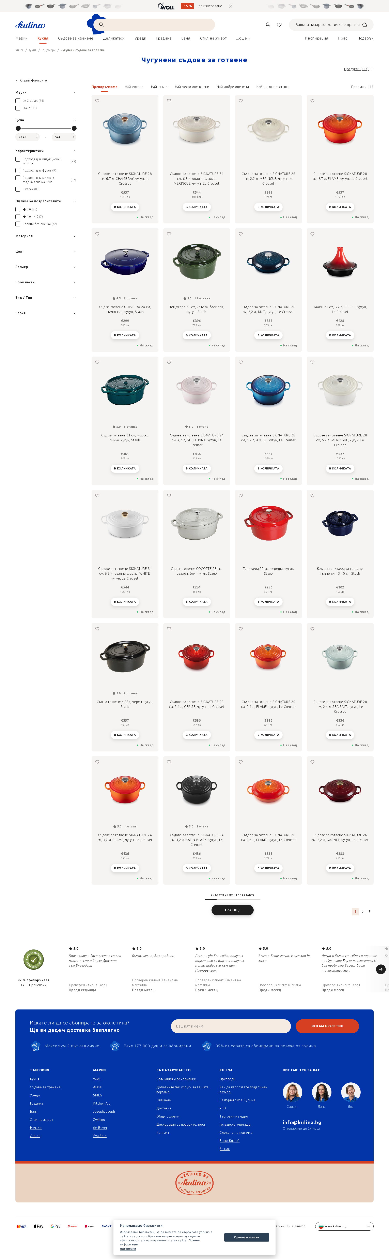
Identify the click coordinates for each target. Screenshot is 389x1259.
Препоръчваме (105, 87)
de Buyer (100, 1128)
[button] (233, 88)
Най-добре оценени (233, 87)
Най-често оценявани (192, 87)
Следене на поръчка (236, 1133)
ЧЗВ (223, 1108)
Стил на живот (41, 1120)
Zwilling (99, 1120)
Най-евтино (134, 87)
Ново (343, 38)
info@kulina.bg (302, 1122)
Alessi (97, 1087)
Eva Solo (100, 1136)
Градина (36, 1103)
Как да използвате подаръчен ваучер (243, 1089)
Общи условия (168, 1116)
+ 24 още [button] (232, 910)
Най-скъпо (159, 87)
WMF (97, 1079)
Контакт (162, 1133)
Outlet (35, 1136)
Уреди (35, 1095)
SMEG (97, 1095)
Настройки (128, 1248)
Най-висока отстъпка (273, 87)
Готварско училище (235, 1124)
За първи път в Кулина (237, 1100)
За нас (225, 1149)
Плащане (163, 1100)
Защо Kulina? (230, 1141)
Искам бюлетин (327, 1026)
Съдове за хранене (45, 1087)
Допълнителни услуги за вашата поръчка (182, 1089)
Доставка (163, 1108)
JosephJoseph (104, 1111)
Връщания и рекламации (176, 1079)
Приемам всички (246, 1237)
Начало (36, 1128)
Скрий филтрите (33, 80)
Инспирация (316, 38)
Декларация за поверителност (180, 1124)
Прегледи (227, 1079)
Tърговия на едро (234, 1116)
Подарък (365, 38)
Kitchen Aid (102, 1103)
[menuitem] (21, 39)
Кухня (34, 1079)
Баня (34, 1111)
